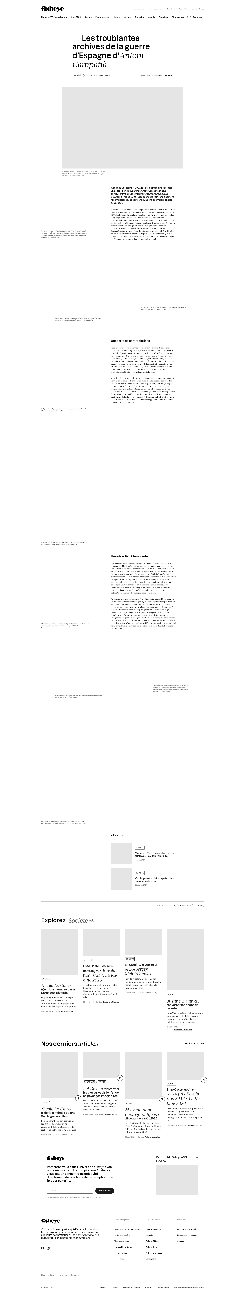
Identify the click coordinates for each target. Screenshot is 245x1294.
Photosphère (178, 17)
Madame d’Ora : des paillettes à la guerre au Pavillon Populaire (154, 854)
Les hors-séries (120, 1253)
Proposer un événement (187, 1235)
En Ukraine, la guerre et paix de (141, 969)
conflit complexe (156, 200)
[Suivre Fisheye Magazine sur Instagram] (48, 1248)
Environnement (102, 17)
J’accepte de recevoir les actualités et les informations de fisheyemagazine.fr (76, 1197)
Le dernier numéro (122, 1235)
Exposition (89, 75)
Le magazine (151, 1259)
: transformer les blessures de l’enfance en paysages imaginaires (101, 1092)
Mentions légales (163, 1287)
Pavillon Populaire (153, 188)
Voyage (127, 17)
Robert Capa (127, 236)
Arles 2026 (76, 17)
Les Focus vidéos (121, 1259)
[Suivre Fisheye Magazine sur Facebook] (42, 1248)
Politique (198, 905)
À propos (103, 1287)
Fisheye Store (183, 9)
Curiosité (139, 17)
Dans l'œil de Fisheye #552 (171, 1157)
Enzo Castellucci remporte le (100, 973)
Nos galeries (151, 1235)
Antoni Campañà (150, 191)
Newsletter (171, 9)
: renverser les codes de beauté (183, 1004)
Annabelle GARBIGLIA (183, 1029)
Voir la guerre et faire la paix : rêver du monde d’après (155, 879)
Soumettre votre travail (155, 9)
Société (88, 17)
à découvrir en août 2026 (142, 1113)
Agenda (151, 17)
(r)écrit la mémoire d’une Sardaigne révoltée (58, 988)
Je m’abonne (105, 1191)
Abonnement (139, 9)
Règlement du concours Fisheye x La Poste (189, 1287)
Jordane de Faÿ (67, 1011)
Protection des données (131, 1287)
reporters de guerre (131, 607)
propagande (129, 574)
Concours (181, 1241)
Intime (117, 17)
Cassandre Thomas (111, 1002)
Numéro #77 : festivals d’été (54, 17)
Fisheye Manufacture (154, 1253)
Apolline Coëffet (166, 75)
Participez (163, 17)
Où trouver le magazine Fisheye (127, 1229)
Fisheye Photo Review (123, 1247)
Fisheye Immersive (153, 1229)
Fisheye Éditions (152, 1241)
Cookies (148, 1287)
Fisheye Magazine (152, 1137)
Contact (115, 1287)
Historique (104, 75)
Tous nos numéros (121, 1241)
